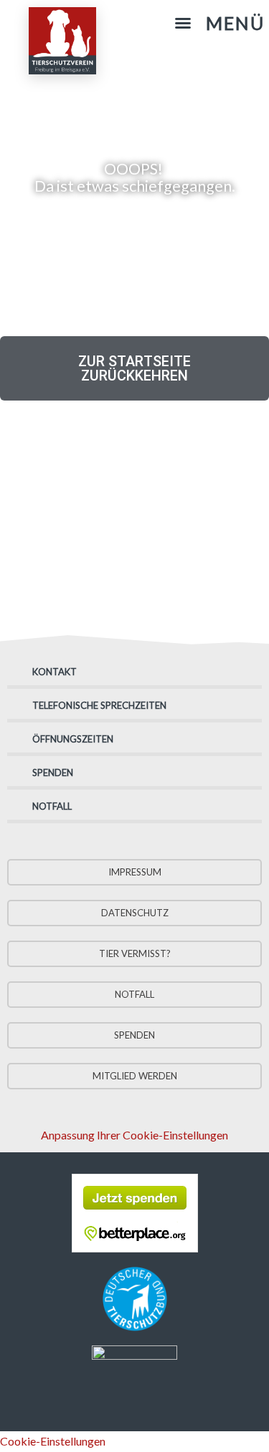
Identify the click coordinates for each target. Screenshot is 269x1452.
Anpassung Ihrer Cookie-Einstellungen (134, 1135)
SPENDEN (52, 772)
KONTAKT (54, 671)
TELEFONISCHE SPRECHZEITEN (99, 705)
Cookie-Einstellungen (52, 1441)
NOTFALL (52, 806)
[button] (219, 23)
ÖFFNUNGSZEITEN (72, 739)
